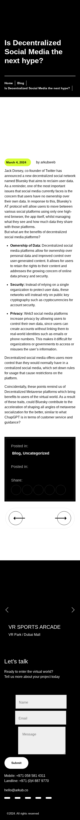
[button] (16, 490)
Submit (16, 763)
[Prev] (24, 518)
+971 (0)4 (27, 781)
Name (10, 701)
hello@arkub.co (16, 790)
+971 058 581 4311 (30, 776)
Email (9, 717)
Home (8, 83)
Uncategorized (36, 453)
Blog (20, 83)
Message (11, 753)
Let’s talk (16, 661)
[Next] (55, 518)
